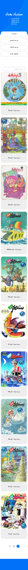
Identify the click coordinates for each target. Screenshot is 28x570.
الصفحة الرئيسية (15, 18)
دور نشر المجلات (15, 20)
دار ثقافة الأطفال (15, 22)
